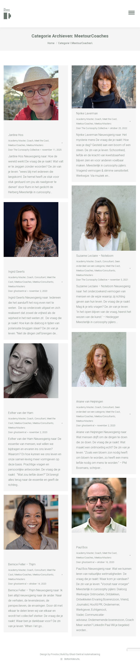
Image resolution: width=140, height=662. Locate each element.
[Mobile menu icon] (131, 14)
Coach (30, 140)
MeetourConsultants (104, 270)
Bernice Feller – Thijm (22, 564)
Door (23, 149)
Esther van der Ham (20, 413)
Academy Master (17, 140)
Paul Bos (82, 547)
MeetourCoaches (16, 145)
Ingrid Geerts (16, 271)
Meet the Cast (41, 140)
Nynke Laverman (87, 113)
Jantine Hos (15, 135)
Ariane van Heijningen (89, 401)
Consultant (108, 261)
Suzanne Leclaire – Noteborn (94, 255)
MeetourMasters (34, 145)
